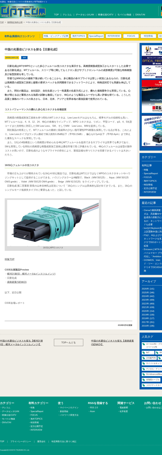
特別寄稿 (148, 36)
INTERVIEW (114, 36)
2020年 (145, 311)
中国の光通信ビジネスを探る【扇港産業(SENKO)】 (112, 342)
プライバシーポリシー (20, 441)
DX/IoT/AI (140, 14)
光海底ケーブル (152, 380)
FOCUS (131, 36)
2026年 (145, 288)
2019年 (145, 314)
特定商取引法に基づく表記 (64, 441)
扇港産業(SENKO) (17, 282)
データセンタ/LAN (85, 14)
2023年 (145, 300)
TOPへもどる (68, 342)
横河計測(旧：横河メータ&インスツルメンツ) (31, 273)
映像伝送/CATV (105, 14)
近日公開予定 (150, 188)
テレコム (67, 14)
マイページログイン (69, 407)
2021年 (145, 307)
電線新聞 (124, 407)
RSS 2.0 (94, 407)
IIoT (147, 352)
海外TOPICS (78, 36)
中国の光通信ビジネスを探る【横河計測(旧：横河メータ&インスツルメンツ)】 (21, 342)
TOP (56, 14)
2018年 (145, 318)
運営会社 (41, 441)
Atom (92, 411)
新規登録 (64, 411)
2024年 (145, 296)
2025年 (145, 292)
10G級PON (151, 358)
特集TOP (9, 259)
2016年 (145, 326)
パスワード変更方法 (69, 415)
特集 (146, 170)
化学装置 (124, 411)
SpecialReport (96, 36)
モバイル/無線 (124, 14)
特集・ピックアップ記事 (56, 36)
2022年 (145, 303)
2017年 (145, 322)
